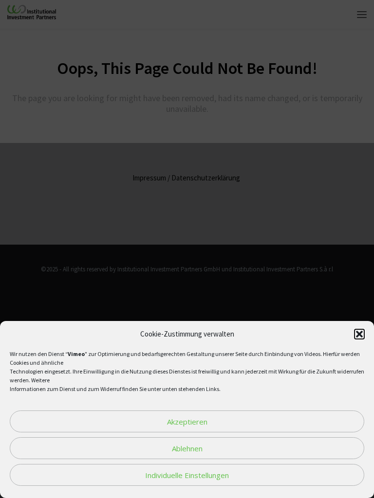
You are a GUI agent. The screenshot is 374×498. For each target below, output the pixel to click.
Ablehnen (187, 448)
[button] (359, 334)
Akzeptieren (187, 422)
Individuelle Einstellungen (187, 475)
